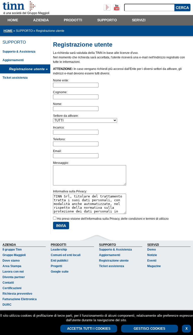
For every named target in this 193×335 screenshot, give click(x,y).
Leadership (59, 249)
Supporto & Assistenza (19, 51)
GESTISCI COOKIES (149, 328)
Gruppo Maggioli (14, 255)
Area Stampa (12, 266)
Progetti (56, 266)
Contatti (8, 282)
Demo (151, 249)
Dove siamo (11, 260)
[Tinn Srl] (17, 6)
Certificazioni (12, 288)
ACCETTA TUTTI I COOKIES (89, 328)
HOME (8, 31)
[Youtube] (116, 7)
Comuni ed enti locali (65, 255)
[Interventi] (107, 7)
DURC (7, 304)
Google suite (60, 271)
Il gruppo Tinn (12, 249)
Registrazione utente (114, 260)
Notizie (152, 255)
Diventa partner (14, 277)
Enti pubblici (59, 260)
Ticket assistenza (15, 77)
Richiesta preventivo (17, 293)
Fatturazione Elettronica (20, 299)
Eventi (151, 260)
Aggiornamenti (13, 60)
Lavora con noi (13, 271)
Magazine (154, 266)
